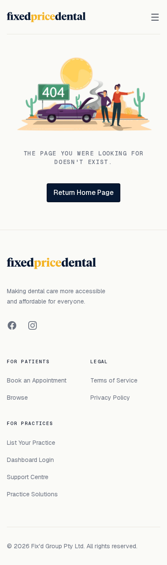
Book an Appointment (36, 380)
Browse (17, 397)
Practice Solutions (32, 494)
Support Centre (27, 477)
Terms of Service (113, 380)
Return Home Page (83, 192)
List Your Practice (31, 443)
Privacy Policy (110, 397)
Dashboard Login (30, 460)
